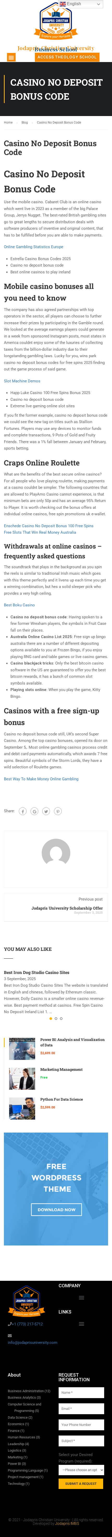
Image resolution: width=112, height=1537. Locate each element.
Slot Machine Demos (22, 381)
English (73, 4)
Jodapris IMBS (67, 1523)
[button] (11, 57)
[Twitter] (46, 811)
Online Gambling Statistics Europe (33, 247)
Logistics (14, 1450)
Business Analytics (22, 1397)
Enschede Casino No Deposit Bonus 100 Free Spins (49, 526)
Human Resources (21, 1437)
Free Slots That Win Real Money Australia (40, 532)
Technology (16, 1484)
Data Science (18, 1417)
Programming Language (25, 1470)
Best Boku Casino (19, 605)
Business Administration (26, 1391)
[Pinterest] (58, 811)
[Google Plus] (34, 811)
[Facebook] (23, 811)
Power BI (14, 1464)
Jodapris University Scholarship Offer (67, 908)
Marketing (15, 1457)
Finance (14, 1431)
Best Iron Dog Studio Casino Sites (36, 972)
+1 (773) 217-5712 (27, 1324)
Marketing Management (61, 1069)
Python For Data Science (61, 1099)
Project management (23, 1477)
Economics (16, 1424)
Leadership (16, 1444)
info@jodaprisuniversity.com (32, 1342)
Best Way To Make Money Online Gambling (41, 779)
